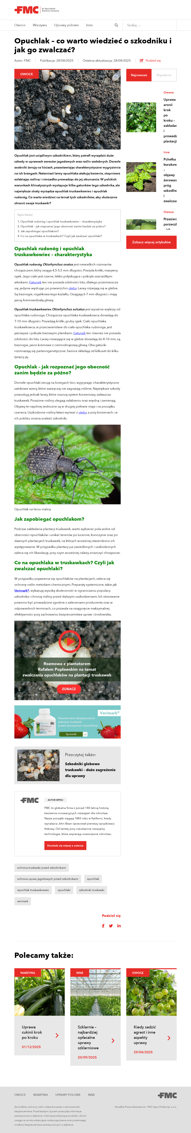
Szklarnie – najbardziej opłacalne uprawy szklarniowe (88, 1037)
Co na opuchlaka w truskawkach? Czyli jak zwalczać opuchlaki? (61, 236)
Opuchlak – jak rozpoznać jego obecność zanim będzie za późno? (63, 226)
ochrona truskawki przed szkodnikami (41, 868)
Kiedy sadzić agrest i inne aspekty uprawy (145, 1035)
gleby (72, 288)
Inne (89, 25)
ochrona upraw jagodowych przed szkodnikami (47, 879)
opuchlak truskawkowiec (33, 890)
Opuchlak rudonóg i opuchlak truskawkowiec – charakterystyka (61, 222)
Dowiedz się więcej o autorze (65, 845)
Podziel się (153, 60)
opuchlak (93, 879)
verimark (22, 901)
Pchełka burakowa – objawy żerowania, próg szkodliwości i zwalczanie (169, 180)
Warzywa (40, 25)
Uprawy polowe (66, 25)
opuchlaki (64, 890)
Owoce (19, 25)
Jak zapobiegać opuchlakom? (40, 231)
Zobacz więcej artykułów (151, 242)
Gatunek (35, 282)
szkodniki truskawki (91, 890)
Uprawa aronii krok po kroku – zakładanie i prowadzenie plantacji (169, 120)
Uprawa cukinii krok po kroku (32, 1032)
